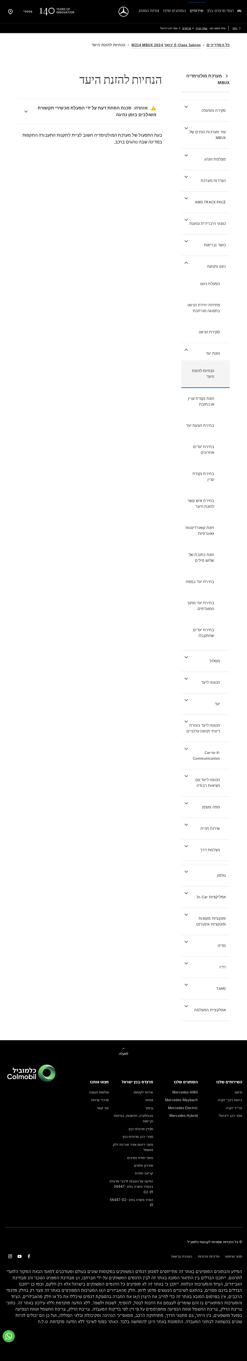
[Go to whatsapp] (9, 1336)
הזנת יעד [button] (213, 353)
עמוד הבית (201, 28)
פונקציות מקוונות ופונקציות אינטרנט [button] (211, 921)
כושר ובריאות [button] (215, 245)
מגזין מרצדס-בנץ (141, 1128)
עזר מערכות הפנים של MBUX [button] (207, 134)
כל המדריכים (218, 44)
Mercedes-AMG (185, 1092)
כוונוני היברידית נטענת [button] (207, 223)
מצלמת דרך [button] (210, 849)
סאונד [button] (221, 988)
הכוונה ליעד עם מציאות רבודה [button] (207, 782)
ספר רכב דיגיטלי (230, 1115)
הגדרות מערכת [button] (213, 180)
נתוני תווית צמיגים (140, 1157)
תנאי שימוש (233, 1256)
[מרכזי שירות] (10, 11)
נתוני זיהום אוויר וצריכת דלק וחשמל (133, 1147)
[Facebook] (29, 1256)
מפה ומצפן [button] (211, 807)
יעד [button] (217, 703)
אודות (149, 1099)
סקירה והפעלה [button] (214, 110)
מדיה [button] (222, 945)
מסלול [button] (215, 661)
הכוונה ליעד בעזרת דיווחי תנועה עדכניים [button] (203, 728)
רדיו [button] (223, 967)
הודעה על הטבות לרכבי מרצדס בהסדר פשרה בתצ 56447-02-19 (131, 1186)
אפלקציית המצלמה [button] (210, 1009)
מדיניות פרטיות (209, 1256)
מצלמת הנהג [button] (215, 159)
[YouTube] (19, 1256)
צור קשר (103, 1107)
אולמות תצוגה (99, 1092)
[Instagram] (10, 1256)
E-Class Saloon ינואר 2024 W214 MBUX (166, 44)
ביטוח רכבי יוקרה (230, 1099)
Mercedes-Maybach (181, 1099)
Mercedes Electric (183, 1107)
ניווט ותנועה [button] (216, 266)
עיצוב (149, 1107)
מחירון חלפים (143, 1165)
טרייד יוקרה (234, 1107)
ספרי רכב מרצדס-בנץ (138, 1136)
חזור (234, 28)
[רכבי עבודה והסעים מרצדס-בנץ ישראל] (124, 12)
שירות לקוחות (143, 1092)
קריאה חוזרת (144, 1173)
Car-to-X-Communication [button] (206, 755)
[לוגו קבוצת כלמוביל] (31, 1080)
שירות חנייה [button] (210, 828)
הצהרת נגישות (181, 1256)
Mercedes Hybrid (183, 1115)
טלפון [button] (221, 875)
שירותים (186, 28)
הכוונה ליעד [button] (210, 682)
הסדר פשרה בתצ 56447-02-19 (131, 1202)
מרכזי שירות (100, 1099)
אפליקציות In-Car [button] (211, 896)
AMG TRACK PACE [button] (210, 202)
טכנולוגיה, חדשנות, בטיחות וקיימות (133, 1118)
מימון (238, 1092)
